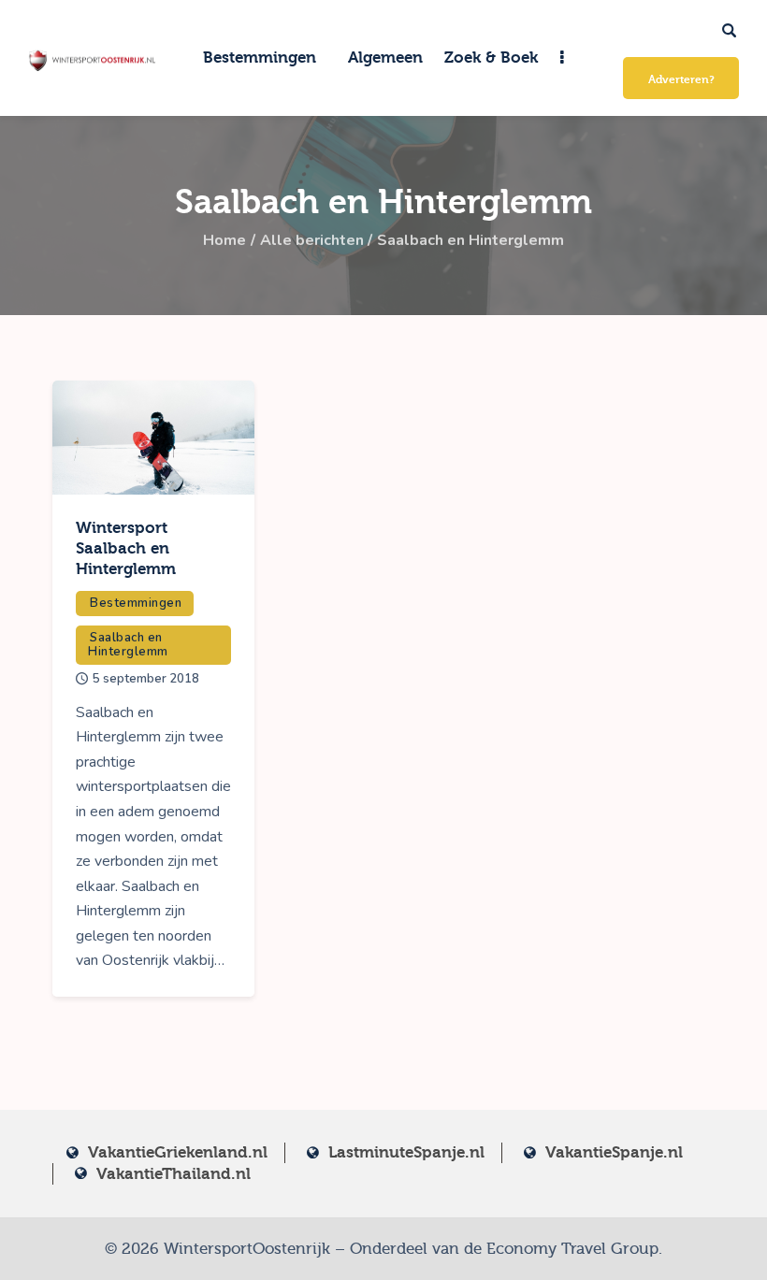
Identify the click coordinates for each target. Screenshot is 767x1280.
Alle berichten (312, 240)
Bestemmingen (135, 603)
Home (224, 240)
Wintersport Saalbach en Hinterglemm (126, 548)
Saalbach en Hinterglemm (128, 644)
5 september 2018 (146, 678)
